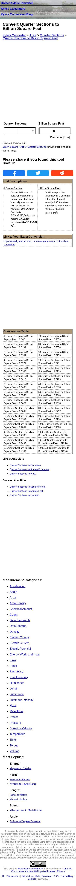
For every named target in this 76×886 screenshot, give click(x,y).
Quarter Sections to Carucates (25, 465)
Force (13, 665)
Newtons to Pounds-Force (23, 783)
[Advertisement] (38, 81)
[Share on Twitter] (38, 173)
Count (13, 614)
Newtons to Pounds (20, 779)
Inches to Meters (18, 795)
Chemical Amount (21, 608)
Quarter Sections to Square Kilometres (29, 469)
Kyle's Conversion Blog (17, 14)
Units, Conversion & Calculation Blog (54, 876)
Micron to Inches (18, 799)
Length (14, 688)
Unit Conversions (11, 876)
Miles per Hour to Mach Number (26, 810)
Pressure (15, 722)
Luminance (17, 694)
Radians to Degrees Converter (25, 821)
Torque (14, 745)
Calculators (27, 876)
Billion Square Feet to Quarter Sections (24, 146)
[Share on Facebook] (14, 173)
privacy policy (7, 852)
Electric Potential (20, 648)
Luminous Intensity (21, 699)
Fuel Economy (19, 677)
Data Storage (18, 625)
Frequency (16, 671)
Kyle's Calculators (13, 8)
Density (14, 631)
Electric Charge (19, 637)
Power (14, 716)
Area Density (18, 603)
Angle (13, 591)
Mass (13, 705)
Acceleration (17, 586)
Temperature (17, 734)
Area (13, 597)
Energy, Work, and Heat (24, 654)
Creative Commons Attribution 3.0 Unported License (41, 870)
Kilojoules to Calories (20, 768)
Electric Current (19, 643)
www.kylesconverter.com (30, 868)
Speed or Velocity (21, 728)
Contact (32, 879)
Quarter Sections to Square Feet (26, 491)
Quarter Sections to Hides (23, 473)
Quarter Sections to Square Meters (27, 486)
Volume (14, 751)
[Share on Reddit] (62, 173)
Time (13, 739)
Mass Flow (16, 711)
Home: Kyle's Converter (17, 3)
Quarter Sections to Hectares (25, 495)
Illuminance (17, 682)
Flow (13, 660)
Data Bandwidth (20, 620)
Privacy (61, 871)
